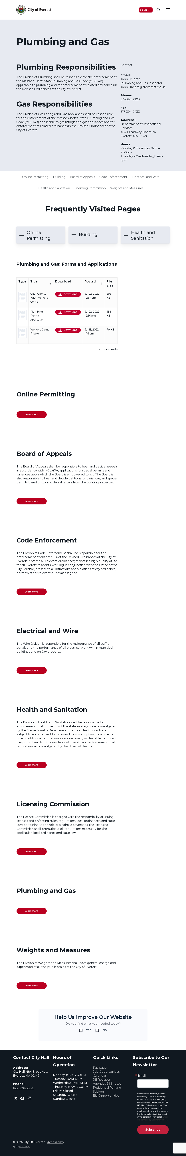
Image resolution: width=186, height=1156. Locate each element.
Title (34, 281)
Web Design (24, 1146)
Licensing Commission (90, 188)
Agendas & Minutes (107, 1083)
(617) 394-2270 (23, 1088)
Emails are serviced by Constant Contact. (153, 1118)
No (104, 1030)
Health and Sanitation (54, 188)
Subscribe (153, 1129)
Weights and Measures (126, 188)
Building (59, 177)
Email (141, 1075)
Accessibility (55, 1142)
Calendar (99, 1075)
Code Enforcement (113, 177)
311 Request (101, 1079)
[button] (168, 10)
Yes (88, 1030)
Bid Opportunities (106, 1095)
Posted (90, 281)
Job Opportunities (106, 1071)
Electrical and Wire (145, 177)
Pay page (100, 1067)
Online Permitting (35, 177)
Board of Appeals (82, 177)
